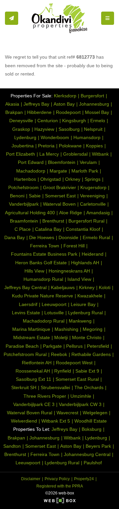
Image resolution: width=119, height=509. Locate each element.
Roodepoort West (74, 362)
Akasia (12, 104)
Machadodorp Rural (43, 321)
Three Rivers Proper (44, 396)
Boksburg (91, 429)
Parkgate (52, 346)
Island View (79, 279)
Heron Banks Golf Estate (41, 262)
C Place (23, 229)
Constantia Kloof (83, 229)
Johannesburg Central (87, 454)
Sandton (12, 446)
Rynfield (62, 371)
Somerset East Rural (77, 379)
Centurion (47, 120)
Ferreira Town (44, 245)
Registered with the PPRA (59, 486)
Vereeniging (92, 195)
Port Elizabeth (20, 154)
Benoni (17, 195)
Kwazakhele (89, 295)
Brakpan (14, 112)
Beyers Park (98, 446)
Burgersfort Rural (86, 221)
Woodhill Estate (90, 421)
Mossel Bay (97, 112)
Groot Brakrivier (59, 187)
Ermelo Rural (96, 237)
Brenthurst (53, 221)
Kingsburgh (74, 120)
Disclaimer (30, 479)
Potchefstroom (23, 187)
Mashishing (66, 329)
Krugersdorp (93, 187)
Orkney (72, 179)
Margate (58, 171)
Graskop (21, 129)
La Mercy (49, 154)
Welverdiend (24, 421)
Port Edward (31, 162)
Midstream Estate (31, 337)
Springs (92, 179)
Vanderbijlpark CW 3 (80, 404)
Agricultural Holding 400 (30, 212)
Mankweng (80, 321)
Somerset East (60, 195)
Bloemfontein (61, 162)
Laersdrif (28, 304)
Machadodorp (30, 171)
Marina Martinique (31, 329)
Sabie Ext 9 (87, 371)
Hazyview (44, 129)
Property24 (84, 479)
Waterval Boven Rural (29, 412)
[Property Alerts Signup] (11, 18)
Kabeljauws (63, 287)
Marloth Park (84, 171)
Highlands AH (85, 262)
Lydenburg (25, 137)
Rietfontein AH (37, 362)
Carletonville (93, 204)
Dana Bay (14, 237)
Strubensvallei (55, 387)
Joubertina (23, 145)
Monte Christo (86, 337)
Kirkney (87, 287)
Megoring (92, 329)
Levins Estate (26, 312)
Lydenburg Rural (85, 312)
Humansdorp (86, 137)
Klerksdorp (65, 95)
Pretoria (46, 145)
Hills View (34, 271)
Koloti (104, 287)
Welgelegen (95, 412)
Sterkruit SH (23, 387)
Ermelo (97, 120)
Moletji (61, 337)
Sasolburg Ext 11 (33, 379)
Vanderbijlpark (24, 204)
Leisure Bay (83, 304)
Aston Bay (64, 104)
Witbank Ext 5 (55, 421)
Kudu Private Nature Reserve (42, 295)
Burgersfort (92, 95)
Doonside (68, 237)
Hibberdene (39, 112)
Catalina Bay (48, 229)
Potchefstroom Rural (25, 354)
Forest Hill (74, 245)
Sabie (35, 195)
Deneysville (21, 120)
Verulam (88, 162)
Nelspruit (93, 129)
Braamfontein (24, 221)
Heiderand (92, 254)
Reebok (59, 354)
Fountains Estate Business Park (44, 254)
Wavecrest (67, 412)
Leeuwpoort (54, 304)
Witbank (100, 154)
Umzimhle (80, 396)
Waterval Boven (59, 204)
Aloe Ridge (70, 212)
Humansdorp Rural (43, 279)
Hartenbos (25, 179)
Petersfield (98, 346)
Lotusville (54, 312)
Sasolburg (69, 129)
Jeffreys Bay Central (25, 287)
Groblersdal (75, 154)
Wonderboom (55, 137)
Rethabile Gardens (91, 354)
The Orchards (88, 387)
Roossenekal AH (33, 371)
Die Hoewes (41, 237)
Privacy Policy (57, 479)
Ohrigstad (50, 179)
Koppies (94, 145)
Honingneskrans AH (69, 271)
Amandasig (98, 212)
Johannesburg (94, 104)
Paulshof (93, 462)
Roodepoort (68, 112)
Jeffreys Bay (36, 104)
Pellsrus (74, 346)
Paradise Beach (22, 346)
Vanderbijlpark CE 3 (34, 404)
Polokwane (70, 145)
